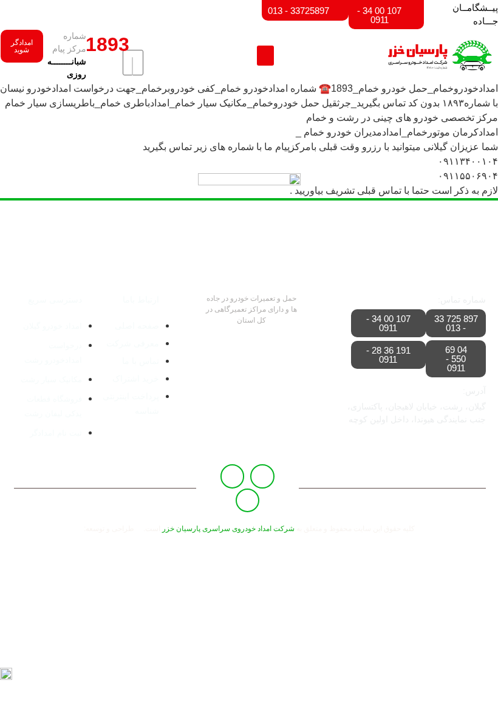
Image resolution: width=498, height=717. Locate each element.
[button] (265, 56)
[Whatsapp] (232, 476)
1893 (107, 44)
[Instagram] (248, 501)
